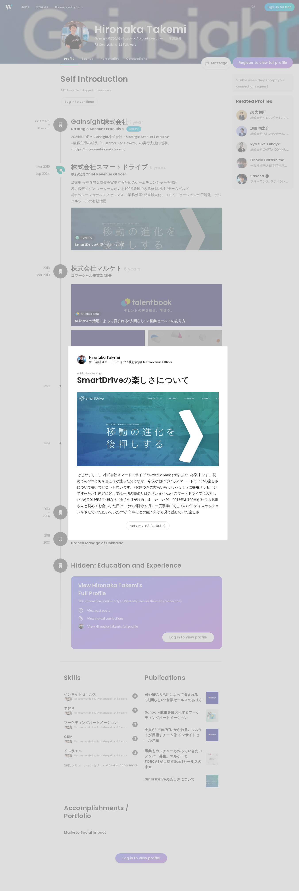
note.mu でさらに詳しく (148, 525)
